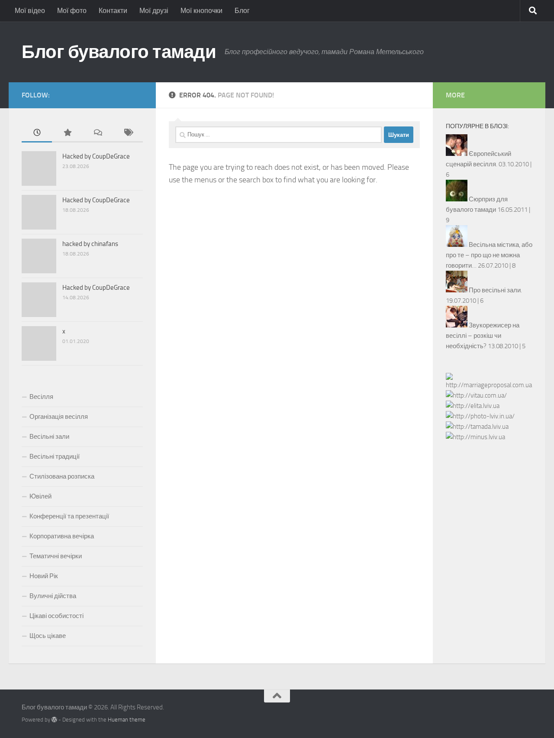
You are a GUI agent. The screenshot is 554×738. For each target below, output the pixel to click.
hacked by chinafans (90, 244)
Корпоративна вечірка (61, 536)
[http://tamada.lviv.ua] (477, 426)
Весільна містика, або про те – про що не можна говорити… (489, 255)
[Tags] (128, 133)
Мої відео (30, 10)
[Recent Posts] (37, 133)
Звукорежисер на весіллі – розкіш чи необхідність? (482, 335)
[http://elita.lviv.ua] (472, 406)
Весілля (41, 397)
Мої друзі (153, 10)
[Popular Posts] (67, 133)
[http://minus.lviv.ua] (475, 437)
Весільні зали (49, 436)
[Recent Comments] (97, 133)
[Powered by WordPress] (54, 719)
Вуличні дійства (52, 596)
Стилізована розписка (61, 476)
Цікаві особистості (56, 616)
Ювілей (40, 496)
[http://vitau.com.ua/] (476, 395)
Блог (242, 10)
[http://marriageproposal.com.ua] (489, 385)
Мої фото (72, 10)
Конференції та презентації (69, 516)
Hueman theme (126, 719)
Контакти (113, 10)
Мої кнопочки (201, 10)
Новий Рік (43, 576)
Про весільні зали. (495, 290)
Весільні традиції (54, 456)
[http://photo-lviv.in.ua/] (480, 416)
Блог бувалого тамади (119, 52)
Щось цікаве (47, 636)
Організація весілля (58, 417)
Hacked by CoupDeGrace (96, 156)
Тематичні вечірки (55, 556)
